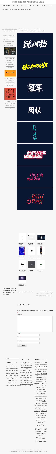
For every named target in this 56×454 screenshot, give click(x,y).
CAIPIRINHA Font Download (24, 292)
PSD (38, 5)
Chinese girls (38, 377)
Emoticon (37, 389)
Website (19, 341)
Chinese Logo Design (39, 379)
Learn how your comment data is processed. (9, 292)
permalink (12, 41)
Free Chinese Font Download (28, 2)
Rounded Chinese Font (40, 419)
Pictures (5, 9)
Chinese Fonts (6, 5)
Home (3, 29)
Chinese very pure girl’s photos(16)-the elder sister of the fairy (26, 384)
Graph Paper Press (38, 450)
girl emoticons (41, 394)
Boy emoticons (41, 369)
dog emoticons (39, 385)
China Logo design (41, 374)
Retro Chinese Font (41, 417)
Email (19, 337)
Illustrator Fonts (30, 5)
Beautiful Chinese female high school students (26, 372)
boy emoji (36, 369)
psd (39, 411)
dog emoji (45, 383)
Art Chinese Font (40, 362)
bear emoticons (40, 364)
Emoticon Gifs (38, 391)
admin (13, 35)
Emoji (50, 5)
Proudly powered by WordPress (20, 450)
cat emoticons (42, 371)
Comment (20, 314)
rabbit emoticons (41, 413)
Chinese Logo (43, 377)
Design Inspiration (18, 5)
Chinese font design (40, 375)
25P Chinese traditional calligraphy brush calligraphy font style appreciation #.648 (44, 293)
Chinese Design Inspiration (11, 29)
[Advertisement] (28, 19)
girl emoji (44, 391)
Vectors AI (44, 5)
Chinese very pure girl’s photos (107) (26, 367)
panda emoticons (40, 407)
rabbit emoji (44, 411)
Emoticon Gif (42, 389)
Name (19, 333)
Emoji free (44, 387)
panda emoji (44, 405)
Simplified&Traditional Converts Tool (20, 9)
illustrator (40, 398)
